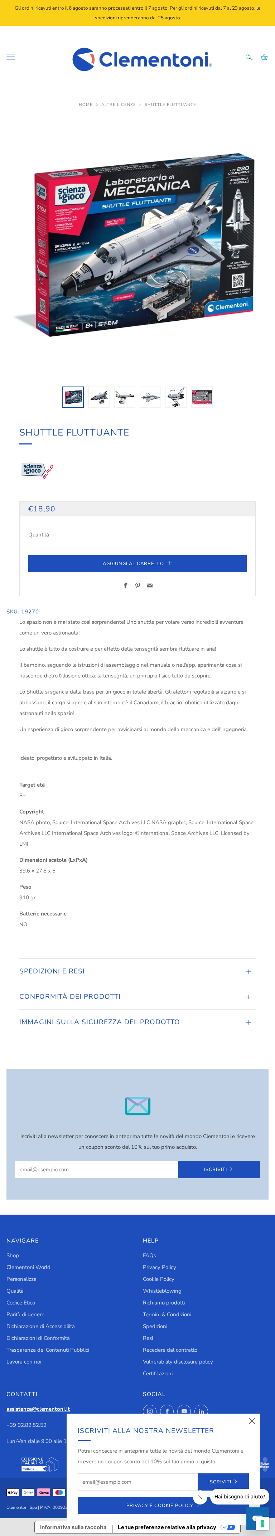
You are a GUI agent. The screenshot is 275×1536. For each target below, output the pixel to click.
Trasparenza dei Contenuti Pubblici (47, 1349)
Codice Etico (20, 1302)
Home (86, 104)
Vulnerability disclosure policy (178, 1361)
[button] (73, 397)
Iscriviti (215, 1169)
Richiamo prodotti (164, 1302)
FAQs (149, 1255)
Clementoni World (28, 1267)
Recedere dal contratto (170, 1349)
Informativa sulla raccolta (73, 1527)
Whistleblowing (162, 1290)
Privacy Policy (159, 1267)
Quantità (38, 534)
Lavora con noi (23, 1361)
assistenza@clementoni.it (38, 1409)
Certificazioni (158, 1373)
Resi (148, 1338)
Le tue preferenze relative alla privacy (167, 1527)
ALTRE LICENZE (119, 104)
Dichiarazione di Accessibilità (40, 1326)
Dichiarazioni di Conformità (38, 1338)
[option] (137, 247)
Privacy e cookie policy (159, 1505)
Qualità (15, 1290)
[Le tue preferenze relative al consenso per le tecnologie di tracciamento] (262, 1523)
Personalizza (21, 1279)
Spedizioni (155, 1326)
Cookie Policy (158, 1279)
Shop (12, 1255)
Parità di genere (25, 1314)
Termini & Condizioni (167, 1314)
